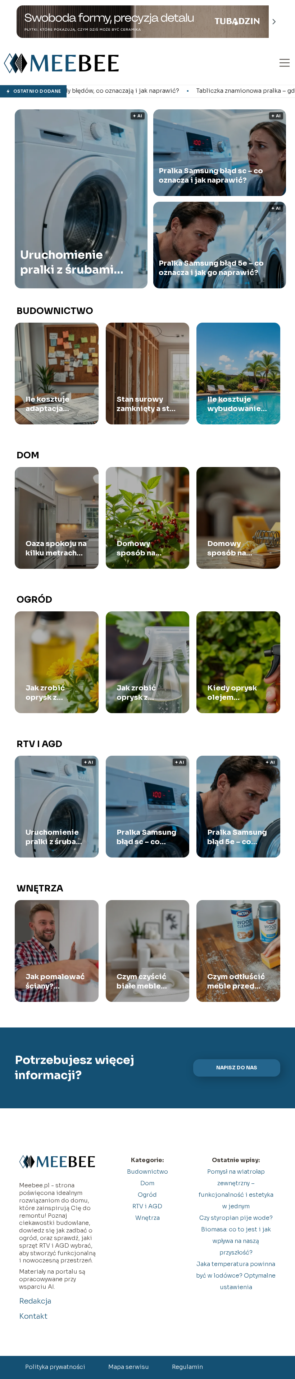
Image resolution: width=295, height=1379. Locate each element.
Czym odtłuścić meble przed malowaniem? (236, 981)
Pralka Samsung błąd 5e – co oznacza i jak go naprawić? (211, 268)
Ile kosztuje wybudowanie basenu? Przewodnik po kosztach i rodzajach (235, 404)
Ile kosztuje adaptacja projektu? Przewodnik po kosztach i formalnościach (55, 404)
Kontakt (33, 1316)
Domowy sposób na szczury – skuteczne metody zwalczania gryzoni (228, 548)
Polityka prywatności (55, 1367)
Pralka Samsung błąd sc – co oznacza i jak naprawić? (211, 175)
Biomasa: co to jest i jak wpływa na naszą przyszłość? (236, 1241)
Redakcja (35, 1301)
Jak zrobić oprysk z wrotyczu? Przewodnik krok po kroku (51, 693)
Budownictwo (55, 311)
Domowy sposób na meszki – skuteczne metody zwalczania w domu (142, 548)
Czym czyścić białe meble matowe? (141, 981)
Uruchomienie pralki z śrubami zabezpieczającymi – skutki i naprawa (75, 263)
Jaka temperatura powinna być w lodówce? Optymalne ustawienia (236, 1275)
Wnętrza (40, 888)
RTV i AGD (39, 744)
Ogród (34, 599)
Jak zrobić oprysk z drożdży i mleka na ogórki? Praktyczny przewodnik (145, 693)
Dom (28, 455)
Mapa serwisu (128, 1367)
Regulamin (187, 1367)
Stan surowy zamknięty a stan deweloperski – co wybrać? (147, 404)
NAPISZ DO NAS (236, 1068)
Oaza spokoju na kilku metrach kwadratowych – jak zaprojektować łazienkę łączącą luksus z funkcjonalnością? (57, 548)
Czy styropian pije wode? (236, 1218)
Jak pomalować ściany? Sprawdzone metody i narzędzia (55, 981)
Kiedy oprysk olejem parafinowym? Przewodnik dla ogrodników (236, 693)
